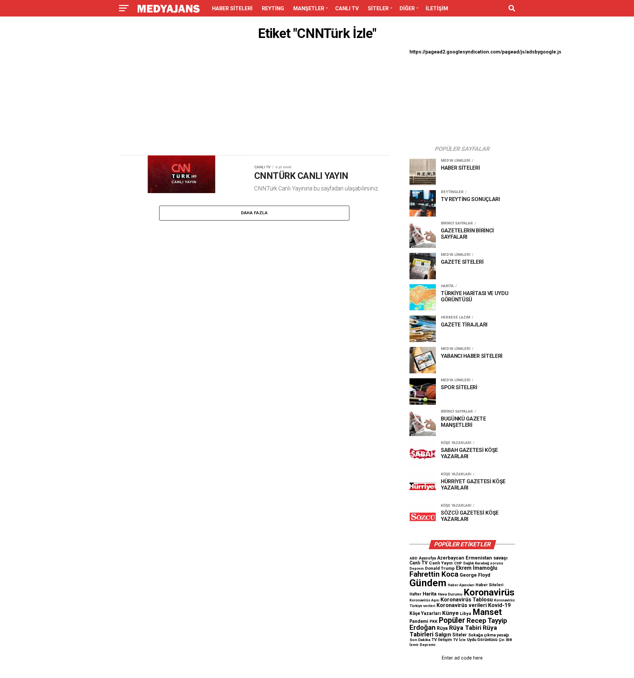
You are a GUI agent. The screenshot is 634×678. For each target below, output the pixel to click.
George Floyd (475, 575)
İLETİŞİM (437, 8)
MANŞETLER (308, 8)
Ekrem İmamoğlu (476, 568)
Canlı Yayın (441, 562)
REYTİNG (273, 8)
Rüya (442, 628)
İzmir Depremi (422, 645)
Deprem (416, 568)
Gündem (427, 583)
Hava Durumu (450, 594)
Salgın (443, 634)
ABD (413, 558)
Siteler (459, 634)
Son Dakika (419, 639)
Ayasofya (427, 558)
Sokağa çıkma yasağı (488, 635)
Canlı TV (418, 562)
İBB (509, 639)
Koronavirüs (489, 592)
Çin (502, 640)
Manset (487, 612)
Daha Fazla (254, 212)
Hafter (415, 594)
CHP (458, 563)
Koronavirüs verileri (462, 605)
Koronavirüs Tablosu (466, 599)
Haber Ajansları (461, 585)
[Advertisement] (254, 99)
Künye (450, 613)
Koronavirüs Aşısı (424, 600)
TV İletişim (442, 639)
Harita (430, 594)
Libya (465, 613)
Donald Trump (440, 568)
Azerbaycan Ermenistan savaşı (472, 558)
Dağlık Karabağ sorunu (483, 563)
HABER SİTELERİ (232, 8)
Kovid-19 (499, 605)
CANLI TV (347, 8)
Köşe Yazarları (425, 613)
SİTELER (378, 8)
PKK (434, 621)
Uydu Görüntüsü (482, 639)
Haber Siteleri (490, 584)
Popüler (452, 620)
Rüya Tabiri (465, 627)
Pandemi (418, 621)
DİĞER (407, 8)
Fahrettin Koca (433, 574)
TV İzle (459, 639)
